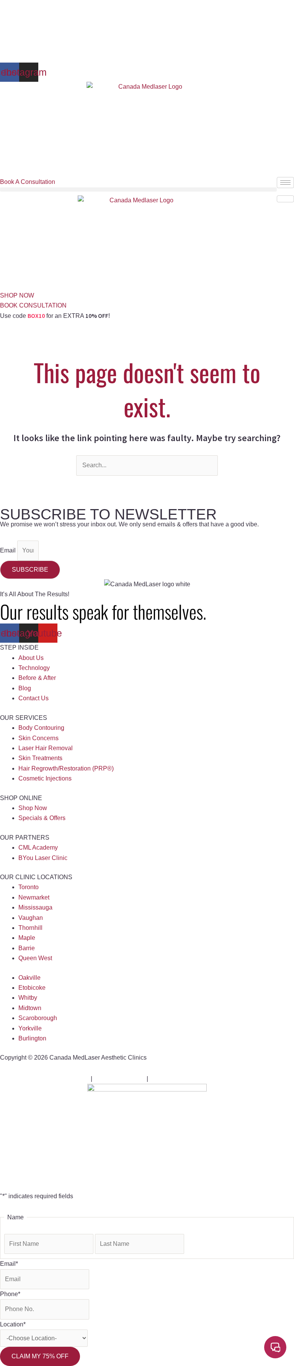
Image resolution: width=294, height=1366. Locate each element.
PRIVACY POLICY (119, 1078)
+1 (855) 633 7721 (25, 5)
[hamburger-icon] (285, 182)
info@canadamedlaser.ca (87, 5)
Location (13, 1324)
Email (8, 550)
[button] (138, 189)
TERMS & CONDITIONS (183, 1078)
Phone (10, 1294)
